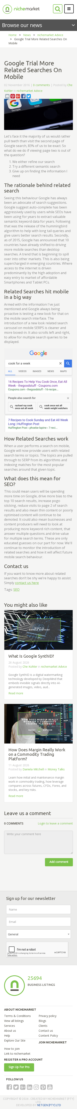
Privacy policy (47, 1016)
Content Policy (48, 1035)
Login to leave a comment (55, 823)
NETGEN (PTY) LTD (49, 1105)
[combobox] (38, 934)
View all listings (14, 1021)
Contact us (46, 1031)
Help (7, 1035)
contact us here (27, 583)
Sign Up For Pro (19, 1067)
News (27, 35)
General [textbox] (13, 934)
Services (9, 1026)
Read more (15, 693)
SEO (16, 589)
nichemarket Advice (50, 35)
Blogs (42, 1021)
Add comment (58, 862)
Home (12, 35)
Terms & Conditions (17, 1016)
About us (10, 1031)
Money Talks (56, 769)
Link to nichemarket (17, 1053)
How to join (12, 1049)
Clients (43, 1026)
